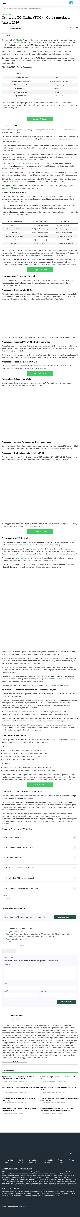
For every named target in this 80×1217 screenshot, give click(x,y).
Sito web (43, 991)
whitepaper (27, 163)
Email (6, 991)
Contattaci (72, 1160)
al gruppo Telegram (53, 685)
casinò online (19, 139)
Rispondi (21, 946)
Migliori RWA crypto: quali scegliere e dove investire (20, 1087)
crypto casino (20, 558)
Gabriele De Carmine (10, 1081)
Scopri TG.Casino (40, 270)
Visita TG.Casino (40, 373)
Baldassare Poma (16, 28)
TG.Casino (18, 40)
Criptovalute (7, 14)
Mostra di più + (8, 950)
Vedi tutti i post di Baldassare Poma (14, 1062)
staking (53, 264)
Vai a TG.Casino (59, 96)
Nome (6, 983)
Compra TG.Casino (40, 119)
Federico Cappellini (49, 1092)
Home (3, 8)
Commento (7, 964)
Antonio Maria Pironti (49, 1081)
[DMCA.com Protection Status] (62, 1206)
